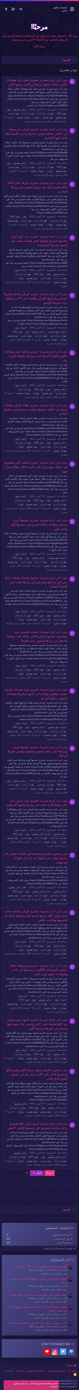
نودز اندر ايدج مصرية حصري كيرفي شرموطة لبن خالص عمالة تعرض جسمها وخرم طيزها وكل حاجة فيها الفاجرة (36, 134)
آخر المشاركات (60, 1260)
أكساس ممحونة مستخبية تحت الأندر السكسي (40, 1266)
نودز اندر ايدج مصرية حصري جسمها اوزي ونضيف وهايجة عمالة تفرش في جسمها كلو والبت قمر (39, 525)
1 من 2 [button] (49, 1173)
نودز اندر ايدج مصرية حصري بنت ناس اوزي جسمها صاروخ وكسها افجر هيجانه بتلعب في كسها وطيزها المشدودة (39, 241)
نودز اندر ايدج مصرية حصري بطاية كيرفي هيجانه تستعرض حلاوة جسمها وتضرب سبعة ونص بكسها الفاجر (35, 410)
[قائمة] (72, 9)
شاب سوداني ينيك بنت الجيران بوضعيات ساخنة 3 (38, 1323)
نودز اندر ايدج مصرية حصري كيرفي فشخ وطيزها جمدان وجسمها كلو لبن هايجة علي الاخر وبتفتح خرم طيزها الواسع (35, 298)
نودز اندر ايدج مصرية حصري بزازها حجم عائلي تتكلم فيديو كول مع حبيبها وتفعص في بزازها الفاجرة (37, 187)
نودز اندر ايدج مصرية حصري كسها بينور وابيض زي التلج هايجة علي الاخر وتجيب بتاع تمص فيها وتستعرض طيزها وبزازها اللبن (37, 1024)
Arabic (70, 1366)
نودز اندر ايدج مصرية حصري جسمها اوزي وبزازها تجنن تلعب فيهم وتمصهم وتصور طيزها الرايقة (37, 752)
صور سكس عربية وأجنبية (18, 623)
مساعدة (20, 1371)
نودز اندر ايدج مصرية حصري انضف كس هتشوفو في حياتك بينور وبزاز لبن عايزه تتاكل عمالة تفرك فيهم (35, 467)
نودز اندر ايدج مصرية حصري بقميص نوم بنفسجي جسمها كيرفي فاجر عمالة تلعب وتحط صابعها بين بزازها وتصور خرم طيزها (37, 636)
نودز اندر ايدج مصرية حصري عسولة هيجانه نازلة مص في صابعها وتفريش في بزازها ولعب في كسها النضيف (36, 582)
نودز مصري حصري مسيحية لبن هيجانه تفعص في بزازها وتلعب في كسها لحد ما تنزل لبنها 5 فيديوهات (35, 858)
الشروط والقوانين (56, 1371)
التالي (38, 1173)
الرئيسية (9, 1371)
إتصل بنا (72, 1371)
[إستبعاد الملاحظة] (7, 1384)
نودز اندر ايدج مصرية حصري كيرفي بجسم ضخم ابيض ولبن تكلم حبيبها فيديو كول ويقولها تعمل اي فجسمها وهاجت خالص (35, 916)
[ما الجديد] (6, 9)
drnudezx (62, 109)
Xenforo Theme (62, 1387)
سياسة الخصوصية (36, 1371)
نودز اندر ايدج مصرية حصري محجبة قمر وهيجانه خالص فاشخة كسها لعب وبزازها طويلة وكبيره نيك (36, 356)
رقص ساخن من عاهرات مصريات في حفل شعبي (38, 1295)
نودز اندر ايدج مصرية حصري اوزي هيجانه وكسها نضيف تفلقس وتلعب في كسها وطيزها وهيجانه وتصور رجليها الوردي (36, 694)
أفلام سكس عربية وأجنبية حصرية (41, 121)
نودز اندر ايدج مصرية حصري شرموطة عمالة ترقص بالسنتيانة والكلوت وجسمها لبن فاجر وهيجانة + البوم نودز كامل (38, 970)
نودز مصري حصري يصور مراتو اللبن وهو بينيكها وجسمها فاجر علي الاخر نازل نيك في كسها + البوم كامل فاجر (36, 1074)
